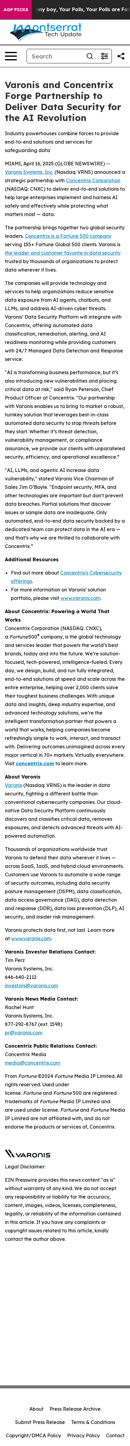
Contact (115, 1435)
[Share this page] (121, 56)
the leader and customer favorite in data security (63, 253)
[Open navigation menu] (11, 56)
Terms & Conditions (93, 1422)
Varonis (13, 785)
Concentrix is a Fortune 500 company (68, 236)
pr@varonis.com (23, 1033)
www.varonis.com (80, 598)
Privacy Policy (83, 1435)
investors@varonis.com (31, 986)
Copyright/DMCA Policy (33, 1435)
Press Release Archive (75, 1409)
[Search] (90, 56)
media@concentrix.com (32, 1063)
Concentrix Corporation (93, 180)
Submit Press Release (40, 1422)
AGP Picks (16, 9)
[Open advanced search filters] (104, 56)
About (36, 1409)
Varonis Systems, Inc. (29, 172)
